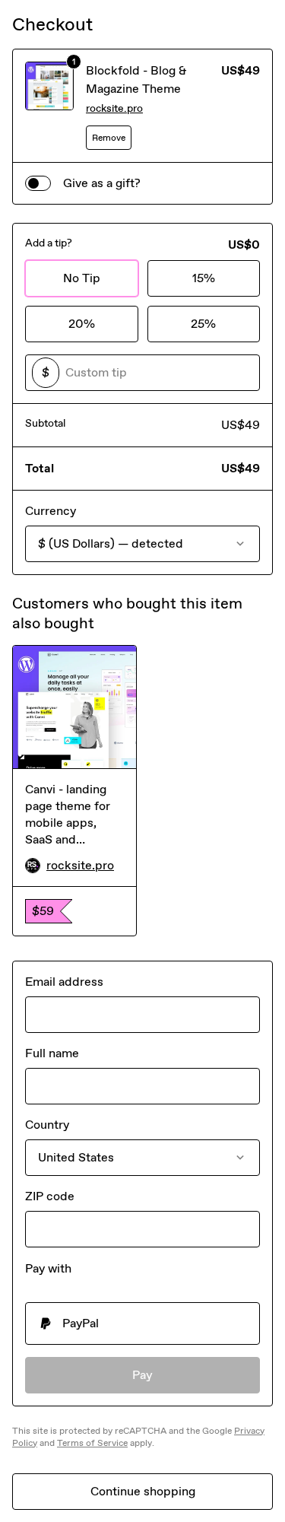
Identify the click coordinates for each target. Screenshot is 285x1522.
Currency (50, 511)
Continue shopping (142, 1491)
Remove (108, 137)
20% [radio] (81, 323)
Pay (142, 1375)
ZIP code (49, 1196)
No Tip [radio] (81, 278)
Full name (52, 1053)
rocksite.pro (114, 108)
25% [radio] (203, 323)
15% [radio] (203, 278)
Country (47, 1124)
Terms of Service (92, 1443)
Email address (64, 981)
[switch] (38, 183)
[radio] (142, 1323)
